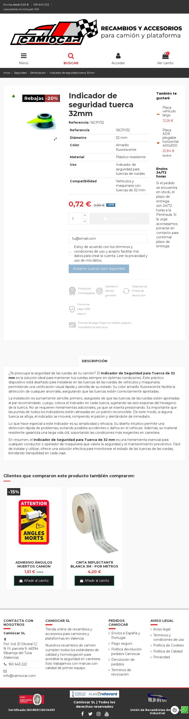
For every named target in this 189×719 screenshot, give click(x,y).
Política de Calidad (168, 651)
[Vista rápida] (34, 556)
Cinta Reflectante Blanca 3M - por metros (94, 564)
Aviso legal (161, 629)
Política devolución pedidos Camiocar (126, 651)
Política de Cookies (168, 645)
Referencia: (79, 122)
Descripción (94, 361)
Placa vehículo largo (169, 111)
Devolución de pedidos (123, 662)
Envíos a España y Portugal (125, 635)
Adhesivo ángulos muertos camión (33, 564)
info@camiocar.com (19, 676)
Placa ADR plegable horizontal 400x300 (170, 138)
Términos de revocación (121, 672)
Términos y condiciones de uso (168, 637)
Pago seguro (121, 643)
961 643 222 (42, 4)
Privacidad (161, 657)
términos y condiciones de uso (103, 249)
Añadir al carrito (122, 218)
